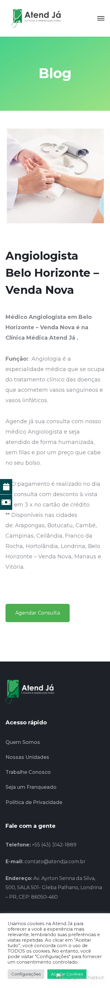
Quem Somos (23, 742)
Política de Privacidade (34, 802)
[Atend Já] (36, 18)
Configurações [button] (26, 974)
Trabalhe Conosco (28, 772)
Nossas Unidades (27, 757)
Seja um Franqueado (31, 787)
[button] (80, 977)
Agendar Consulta (37, 613)
